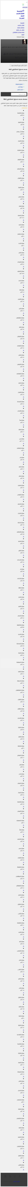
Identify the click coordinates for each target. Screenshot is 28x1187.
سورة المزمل (21, 783)
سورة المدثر (21, 792)
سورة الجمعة (20, 681)
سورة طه (21, 290)
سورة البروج (21, 895)
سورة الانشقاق (20, 885)
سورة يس (21, 439)
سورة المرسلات (20, 820)
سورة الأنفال (21, 178)
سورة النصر (21, 1127)
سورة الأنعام (21, 159)
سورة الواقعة (20, 625)
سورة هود (21, 206)
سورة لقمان (21, 392)
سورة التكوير (21, 857)
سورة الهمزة (21, 1072)
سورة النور (21, 327)
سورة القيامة (20, 802)
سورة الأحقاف (20, 532)
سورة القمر (21, 606)
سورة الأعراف (20, 169)
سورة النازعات (20, 839)
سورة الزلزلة (21, 1025)
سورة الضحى (21, 969)
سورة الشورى (20, 494)
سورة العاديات (20, 1034)
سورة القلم (21, 736)
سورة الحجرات (20, 560)
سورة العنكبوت (20, 373)
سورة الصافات (20, 448)
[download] (23, 117)
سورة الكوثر (21, 1109)
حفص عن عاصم (20, 30)
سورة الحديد (21, 634)
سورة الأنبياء (21, 299)
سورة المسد (21, 1137)
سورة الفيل (21, 1081)
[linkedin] (10, 1176)
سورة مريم (21, 280)
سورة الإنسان (20, 811)
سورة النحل (21, 252)
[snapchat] (25, 7)
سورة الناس (21, 1165)
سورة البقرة (21, 122)
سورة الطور (21, 587)
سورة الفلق (21, 1155)
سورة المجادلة (20, 643)
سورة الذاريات (20, 578)
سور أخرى (20, 87)
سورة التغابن (21, 699)
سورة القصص (20, 364)
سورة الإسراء (21, 262)
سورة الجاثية (21, 522)
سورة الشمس (20, 951)
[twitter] (24, 7)
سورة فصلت (21, 485)
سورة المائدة (20, 150)
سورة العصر (21, 1062)
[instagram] (26, 7)
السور (23, 34)
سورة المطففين (20, 876)
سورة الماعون (20, 1099)
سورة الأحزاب (20, 411)
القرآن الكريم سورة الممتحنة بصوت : (18, 65)
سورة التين (21, 988)
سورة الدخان (21, 513)
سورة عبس (21, 848)
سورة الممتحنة (20, 662)
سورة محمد (21, 541)
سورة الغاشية (20, 923)
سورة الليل (21, 960)
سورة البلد (21, 941)
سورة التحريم (21, 718)
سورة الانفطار (20, 867)
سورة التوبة (21, 187)
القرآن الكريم (21, 25)
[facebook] (23, 7)
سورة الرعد (21, 224)
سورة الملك (21, 727)
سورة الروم (21, 383)
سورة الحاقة (21, 746)
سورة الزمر (21, 466)
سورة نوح (21, 764)
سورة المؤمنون (20, 318)
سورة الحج (21, 308)
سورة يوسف (21, 215)
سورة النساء (21, 141)
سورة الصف (21, 671)
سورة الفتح (21, 550)
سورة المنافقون (20, 690)
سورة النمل (21, 355)
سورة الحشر (21, 653)
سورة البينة (21, 1016)
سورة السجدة (20, 401)
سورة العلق (21, 997)
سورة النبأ (21, 830)
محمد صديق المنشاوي (18, 32)
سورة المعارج (20, 755)
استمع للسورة (19, 84)
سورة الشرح (21, 978)
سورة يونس (21, 196)
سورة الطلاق (21, 708)
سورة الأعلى (21, 913)
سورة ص (22, 457)
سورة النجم (21, 597)
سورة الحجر (21, 243)
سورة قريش (21, 1090)
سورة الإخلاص (20, 1146)
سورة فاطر (21, 429)
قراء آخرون (20, 89)
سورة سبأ (21, 420)
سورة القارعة (20, 1044)
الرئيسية (22, 23)
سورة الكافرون (20, 1118)
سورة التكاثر (21, 1053)
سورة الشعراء (20, 345)
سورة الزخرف (21, 504)
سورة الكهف (20, 271)
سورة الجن (21, 774)
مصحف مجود (20, 27)
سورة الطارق (21, 904)
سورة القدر (21, 1006)
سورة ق (22, 569)
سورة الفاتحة (20, 113)
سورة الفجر (21, 932)
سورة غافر (21, 476)
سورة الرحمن (21, 615)
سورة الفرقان (20, 336)
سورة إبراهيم (21, 234)
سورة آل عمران (20, 131)
